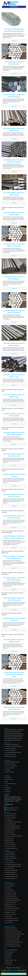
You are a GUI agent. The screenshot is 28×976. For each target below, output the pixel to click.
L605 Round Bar (9, 860)
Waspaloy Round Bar (10, 854)
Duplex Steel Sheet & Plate (12, 898)
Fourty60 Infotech (10, 972)
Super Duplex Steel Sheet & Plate (13, 900)
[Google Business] (21, 967)
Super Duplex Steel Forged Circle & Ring (15, 934)
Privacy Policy (18, 972)
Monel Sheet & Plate (10, 904)
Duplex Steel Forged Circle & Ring (13, 932)
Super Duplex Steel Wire (11, 960)
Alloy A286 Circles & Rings (11, 930)
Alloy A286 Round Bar (10, 764)
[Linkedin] (18, 967)
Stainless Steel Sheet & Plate (12, 908)
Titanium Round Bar (10, 852)
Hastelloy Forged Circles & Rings (13, 936)
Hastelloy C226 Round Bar (11, 870)
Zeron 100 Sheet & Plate (11, 910)
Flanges (7, 789)
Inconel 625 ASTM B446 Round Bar (13, 864)
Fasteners (8, 791)
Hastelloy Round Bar (10, 830)
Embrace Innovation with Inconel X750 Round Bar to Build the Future (14, 674)
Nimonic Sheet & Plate (11, 896)
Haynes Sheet (9, 916)
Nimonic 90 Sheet (10, 772)
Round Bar (8, 777)
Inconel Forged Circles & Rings (12, 938)
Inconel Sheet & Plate (11, 892)
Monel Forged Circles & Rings (12, 940)
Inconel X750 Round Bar (11, 813)
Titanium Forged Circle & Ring (12, 944)
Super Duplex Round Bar (11, 858)
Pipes (7, 785)
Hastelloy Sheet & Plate (11, 894)
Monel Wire (8, 958)
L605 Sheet (8, 770)
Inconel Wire (8, 956)
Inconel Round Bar (10, 832)
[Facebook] (16, 967)
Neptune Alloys (13, 970)
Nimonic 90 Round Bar (11, 756)
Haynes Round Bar (10, 862)
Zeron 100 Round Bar (10, 856)
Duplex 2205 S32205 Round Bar (13, 828)
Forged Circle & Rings (10, 783)
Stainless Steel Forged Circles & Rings (14, 942)
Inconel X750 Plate (10, 886)
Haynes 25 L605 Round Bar (12, 874)
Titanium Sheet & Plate (11, 902)
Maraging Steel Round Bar (11, 876)
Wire (7, 781)
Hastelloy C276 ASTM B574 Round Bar (14, 746)
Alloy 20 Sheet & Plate (11, 906)
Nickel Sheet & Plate (10, 912)
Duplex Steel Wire (10, 952)
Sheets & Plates (9, 779)
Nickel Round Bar (9, 840)
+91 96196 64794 (9, 804)
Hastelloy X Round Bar (11, 748)
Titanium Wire (9, 962)
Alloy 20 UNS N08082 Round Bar (13, 762)
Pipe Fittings (8, 787)
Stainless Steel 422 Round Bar (12, 744)
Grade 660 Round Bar (10, 872)
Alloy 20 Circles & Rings (11, 928)
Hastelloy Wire (9, 954)
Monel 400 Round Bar (10, 750)
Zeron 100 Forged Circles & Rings (13, 946)
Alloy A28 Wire (9, 964)
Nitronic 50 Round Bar (10, 844)
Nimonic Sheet (9, 922)
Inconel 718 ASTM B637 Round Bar (13, 866)
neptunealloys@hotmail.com (12, 808)
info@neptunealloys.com (11, 810)
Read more (14, 40)
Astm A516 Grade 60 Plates (12, 918)
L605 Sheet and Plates (11, 914)
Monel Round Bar (9, 838)
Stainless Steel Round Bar (11, 848)
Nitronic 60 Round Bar (10, 754)
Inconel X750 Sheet (10, 768)
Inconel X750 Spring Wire (11, 766)
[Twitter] (14, 967)
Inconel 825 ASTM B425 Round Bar (13, 752)
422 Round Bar (9, 820)
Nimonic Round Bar (10, 842)
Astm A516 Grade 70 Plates (12, 920)
